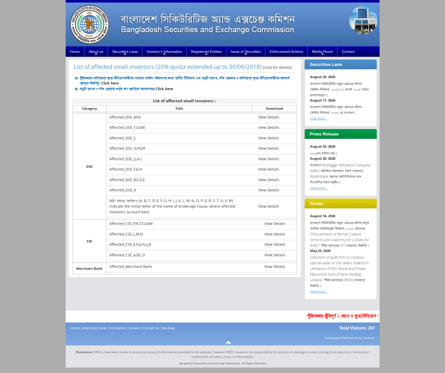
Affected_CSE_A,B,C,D (127, 254)
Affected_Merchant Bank (130, 266)
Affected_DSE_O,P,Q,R (127, 148)
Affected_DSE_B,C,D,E (127, 179)
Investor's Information (164, 53)
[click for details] (277, 67)
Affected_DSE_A (122, 190)
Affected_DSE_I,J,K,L (125, 158)
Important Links (94, 328)
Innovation (117, 328)
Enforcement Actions (286, 51)
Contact (348, 51)
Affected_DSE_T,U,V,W (127, 127)
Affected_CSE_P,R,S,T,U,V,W (131, 223)
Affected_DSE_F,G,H (125, 169)
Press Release (324, 134)
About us (96, 53)
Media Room (322, 53)
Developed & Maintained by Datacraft (350, 338)
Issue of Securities (246, 53)
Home (75, 51)
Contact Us (150, 328)
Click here (109, 83)
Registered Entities (206, 53)
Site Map (168, 328)
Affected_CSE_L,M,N (126, 234)
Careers (134, 328)
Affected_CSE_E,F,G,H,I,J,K (130, 244)
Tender (317, 203)
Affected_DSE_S (122, 137)
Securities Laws (125, 53)
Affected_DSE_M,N (125, 117)
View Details (268, 117)
